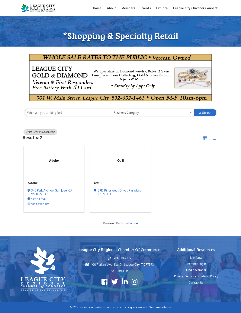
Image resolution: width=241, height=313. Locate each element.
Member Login (196, 264)
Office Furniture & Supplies (39, 131)
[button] (205, 138)
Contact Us (196, 282)
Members (128, 8)
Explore (162, 8)
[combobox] (153, 112)
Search (206, 113)
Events (146, 8)
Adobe (32, 182)
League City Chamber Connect (195, 8)
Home (97, 8)
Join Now (196, 257)
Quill (98, 182)
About (111, 8)
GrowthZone (129, 223)
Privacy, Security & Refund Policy (196, 276)
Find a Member (196, 270)
